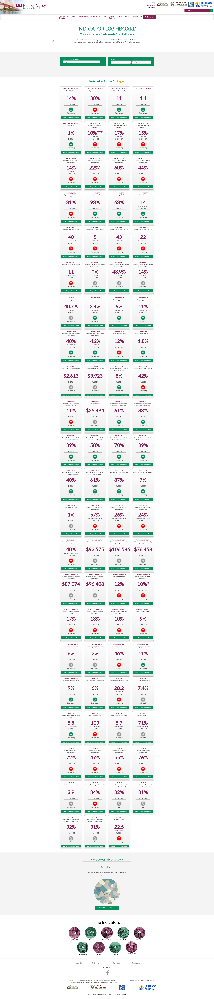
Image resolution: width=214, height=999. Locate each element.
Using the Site (97, 963)
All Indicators (149, 17)
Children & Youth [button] (62, 17)
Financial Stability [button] (112, 17)
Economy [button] (93, 16)
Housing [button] (127, 16)
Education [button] (102, 16)
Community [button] (71, 16)
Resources (116, 963)
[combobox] (121, 62)
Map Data (151, 7)
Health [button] (119, 16)
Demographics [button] (83, 16)
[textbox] (121, 62)
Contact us (136, 963)
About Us (78, 963)
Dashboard (151, 5)
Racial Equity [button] (137, 16)
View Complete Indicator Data (71, 117)
